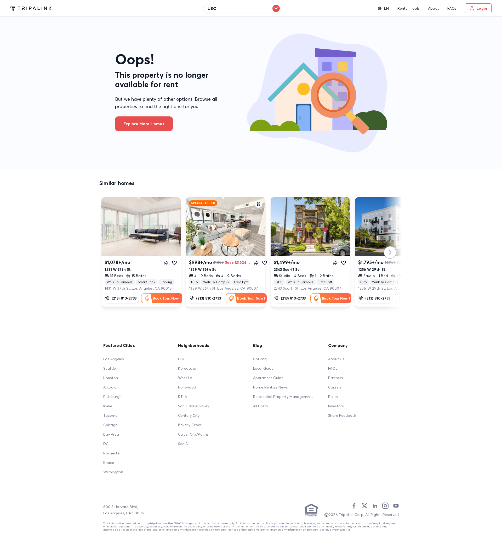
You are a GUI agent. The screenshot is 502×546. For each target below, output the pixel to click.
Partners (335, 377)
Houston (110, 377)
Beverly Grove (190, 425)
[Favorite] (174, 263)
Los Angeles (113, 359)
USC (181, 359)
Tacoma (110, 415)
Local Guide (263, 368)
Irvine (107, 406)
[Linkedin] (375, 506)
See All (183, 443)
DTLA (182, 396)
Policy (333, 396)
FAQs (332, 368)
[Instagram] (385, 506)
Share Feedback (342, 415)
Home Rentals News (270, 387)
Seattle (109, 368)
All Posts (260, 406)
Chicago (110, 425)
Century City (188, 415)
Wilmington (113, 472)
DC (106, 443)
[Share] (166, 263)
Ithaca (108, 462)
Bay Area (111, 434)
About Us (336, 359)
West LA (185, 377)
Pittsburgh (112, 396)
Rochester (112, 453)
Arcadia (110, 387)
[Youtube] (396, 506)
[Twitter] (364, 506)
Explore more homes (143, 123)
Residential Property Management (283, 396)
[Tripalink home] (31, 8)
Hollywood (187, 387)
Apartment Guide (268, 377)
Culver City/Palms (193, 434)
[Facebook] (354, 506)
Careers (335, 387)
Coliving (260, 359)
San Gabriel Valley (193, 406)
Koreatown (187, 368)
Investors (336, 406)
